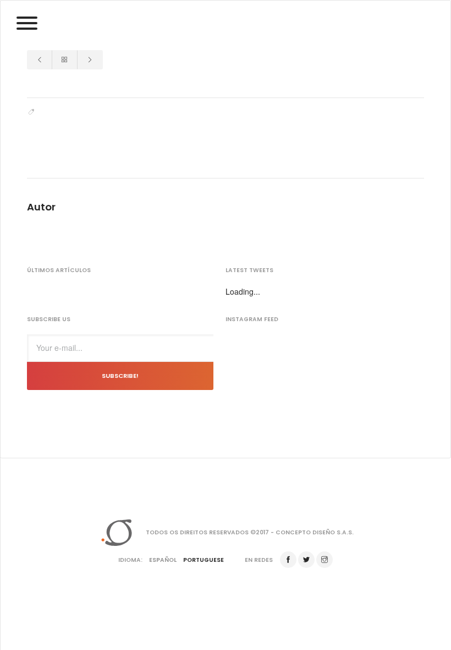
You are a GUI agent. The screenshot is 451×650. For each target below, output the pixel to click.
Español (163, 560)
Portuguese (203, 560)
